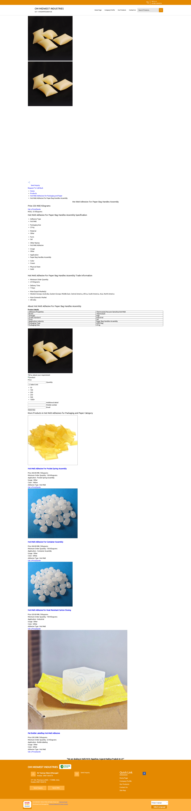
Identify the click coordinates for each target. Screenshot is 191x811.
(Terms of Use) (63, 802)
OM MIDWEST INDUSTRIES (49, 10)
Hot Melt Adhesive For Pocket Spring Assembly (47, 469)
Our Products (122, 10)
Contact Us (132, 10)
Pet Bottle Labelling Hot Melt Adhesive (44, 733)
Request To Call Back (35, 188)
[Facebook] (144, 775)
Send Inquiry (35, 185)
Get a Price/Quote (34, 209)
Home (32, 191)
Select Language (159, 807)
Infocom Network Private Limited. (58, 804)
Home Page (98, 10)
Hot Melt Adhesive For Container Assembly (45, 542)
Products (33, 193)
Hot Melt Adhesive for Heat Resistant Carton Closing (49, 610)
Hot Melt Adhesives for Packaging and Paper (46, 196)
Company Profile (110, 10)
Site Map (123, 790)
